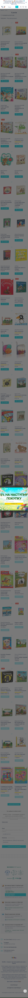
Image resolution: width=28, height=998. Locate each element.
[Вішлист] (23, 7)
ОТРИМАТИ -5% (14, 503)
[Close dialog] (27, 489)
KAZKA (5, 7)
